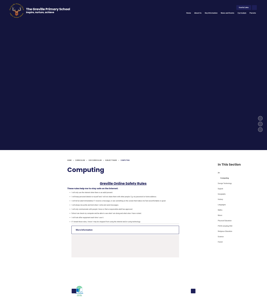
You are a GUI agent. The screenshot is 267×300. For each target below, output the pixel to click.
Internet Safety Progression (90, 249)
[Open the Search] (254, 7)
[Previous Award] (74, 291)
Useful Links (244, 7)
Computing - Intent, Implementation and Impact (97, 241)
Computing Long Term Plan (89, 244)
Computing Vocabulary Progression (93, 251)
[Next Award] (193, 291)
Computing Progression (88, 246)
